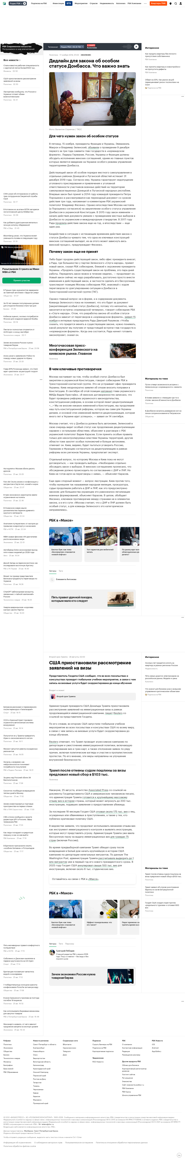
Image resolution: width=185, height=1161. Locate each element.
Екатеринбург (39, 1048)
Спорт (6, 712)
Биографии (8, 1065)
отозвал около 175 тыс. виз (112, 811)
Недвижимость (151, 668)
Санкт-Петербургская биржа (46, 1130)
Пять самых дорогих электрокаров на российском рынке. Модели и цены (162, 676)
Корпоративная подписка (102, 1051)
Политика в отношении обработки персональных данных (122, 1142)
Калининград (38, 1065)
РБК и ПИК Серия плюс (13, 809)
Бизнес (6, 308)
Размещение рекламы (131, 1054)
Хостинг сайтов (128, 1074)
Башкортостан (39, 1058)
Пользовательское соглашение (79, 1142)
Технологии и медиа (11, 335)
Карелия (36, 1096)
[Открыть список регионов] (170, 3)
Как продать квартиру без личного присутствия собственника (160, 54)
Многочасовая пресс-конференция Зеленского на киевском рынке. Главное (73, 349)
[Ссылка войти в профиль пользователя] (180, 3)
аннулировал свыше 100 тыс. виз (97, 865)
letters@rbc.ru (48, 1124)
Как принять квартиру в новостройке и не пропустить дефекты (162, 67)
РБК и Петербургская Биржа (15, 348)
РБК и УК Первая (10, 568)
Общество (7, 295)
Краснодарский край (41, 1068)
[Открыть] (21, 3)
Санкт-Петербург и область (44, 1044)
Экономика (8, 374)
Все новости (10, 60)
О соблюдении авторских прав (48, 1142)
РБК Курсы (126, 1091)
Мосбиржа (28, 1130)
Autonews (149, 681)
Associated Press (98, 790)
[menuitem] (39, 3)
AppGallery (156, 1051)
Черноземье (38, 1089)
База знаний (8, 1068)
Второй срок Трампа (58, 656)
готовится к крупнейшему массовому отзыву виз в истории (88, 798)
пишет (109, 713)
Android (155, 1048)
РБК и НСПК (8, 529)
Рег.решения (127, 1078)
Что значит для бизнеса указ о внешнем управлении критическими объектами (163, 689)
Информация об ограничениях (17, 1142)
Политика (7, 84)
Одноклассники (69, 1048)
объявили (93, 147)
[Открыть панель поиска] (175, 3)
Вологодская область (42, 1061)
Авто (5, 555)
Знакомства (127, 1081)
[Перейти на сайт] (21, 49)
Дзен (65, 1054)
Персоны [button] (69, 943)
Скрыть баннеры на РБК (102, 1044)
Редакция (126, 1051)
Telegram (67, 1051)
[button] (170, 3)
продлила (61, 223)
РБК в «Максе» (61, 520)
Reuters (117, 713)
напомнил (106, 391)
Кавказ (35, 1093)
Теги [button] (61, 570)
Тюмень (36, 1086)
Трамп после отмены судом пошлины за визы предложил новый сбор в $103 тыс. (87, 772)
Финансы (7, 70)
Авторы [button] (52, 570)
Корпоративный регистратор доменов (134, 1069)
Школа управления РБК (131, 1095)
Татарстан (37, 1082)
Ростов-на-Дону (39, 1079)
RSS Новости (97, 1061)
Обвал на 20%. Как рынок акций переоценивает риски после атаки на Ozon (162, 82)
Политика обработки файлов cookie (19, 1145)
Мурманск (37, 1099)
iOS (153, 1044)
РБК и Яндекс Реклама (12, 769)
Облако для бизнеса (130, 1065)
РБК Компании (9, 838)
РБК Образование (10, 1072)
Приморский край (40, 1103)
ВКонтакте (67, 1044)
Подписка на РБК (99, 1048)
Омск (35, 1054)
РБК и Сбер (8, 228)
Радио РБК (15, 4)
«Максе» (93, 878)
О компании (127, 1044)
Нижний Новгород (40, 1072)
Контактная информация (132, 1048)
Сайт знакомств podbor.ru (133, 1084)
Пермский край (39, 1075)
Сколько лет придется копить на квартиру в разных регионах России (161, 663)
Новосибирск (38, 1051)
